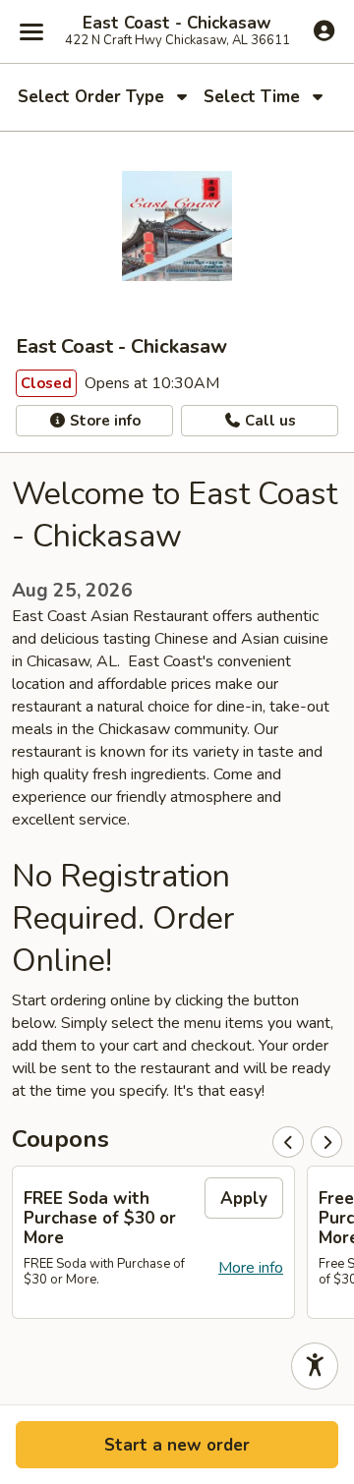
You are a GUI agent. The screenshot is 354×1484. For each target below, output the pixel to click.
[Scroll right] (326, 1142)
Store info (103, 420)
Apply (243, 1198)
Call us (268, 420)
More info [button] (250, 1268)
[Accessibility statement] (314, 1366)
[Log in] (324, 30)
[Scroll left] (288, 1142)
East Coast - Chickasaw (177, 23)
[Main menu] (31, 31)
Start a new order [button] (177, 1445)
